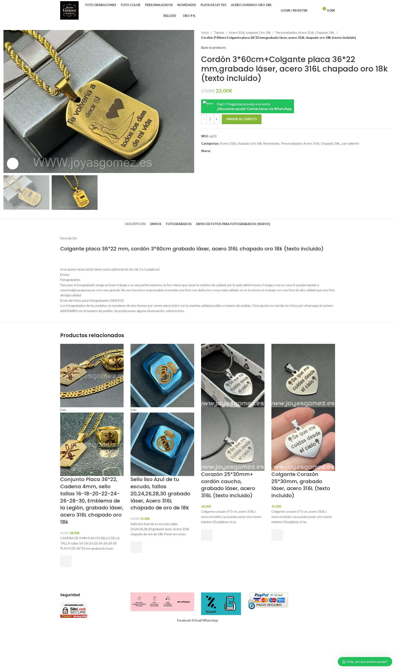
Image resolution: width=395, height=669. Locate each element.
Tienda (219, 32)
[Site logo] (69, 10)
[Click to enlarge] (12, 163)
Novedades (271, 143)
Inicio (205, 32)
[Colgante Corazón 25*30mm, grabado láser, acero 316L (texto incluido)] (303, 375)
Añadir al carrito (241, 119)
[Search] (314, 10)
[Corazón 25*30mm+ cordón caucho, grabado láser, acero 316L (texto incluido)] (233, 375)
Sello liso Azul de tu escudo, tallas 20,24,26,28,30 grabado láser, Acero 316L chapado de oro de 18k (160, 493)
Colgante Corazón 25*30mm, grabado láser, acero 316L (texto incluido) (300, 485)
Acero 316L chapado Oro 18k (250, 32)
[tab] (135, 224)
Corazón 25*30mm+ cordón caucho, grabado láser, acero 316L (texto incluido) (228, 485)
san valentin (350, 143)
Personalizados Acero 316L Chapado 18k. (305, 32)
